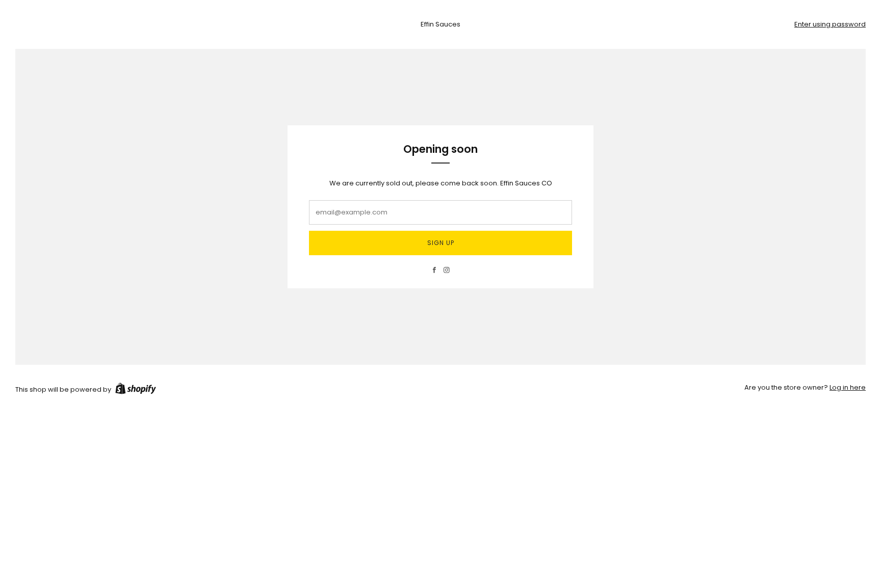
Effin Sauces (440, 24)
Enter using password (830, 24)
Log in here (848, 387)
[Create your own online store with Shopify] (135, 390)
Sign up (440, 242)
